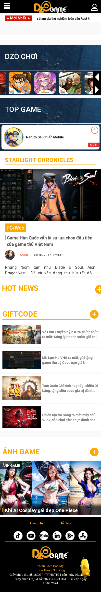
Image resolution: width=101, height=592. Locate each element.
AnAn (24, 255)
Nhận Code (69, 334)
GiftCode (19, 314)
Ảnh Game (21, 451)
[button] (97, 90)
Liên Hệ (36, 523)
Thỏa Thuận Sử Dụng (50, 570)
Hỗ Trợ (65, 523)
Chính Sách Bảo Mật (50, 566)
